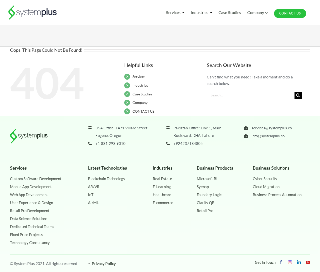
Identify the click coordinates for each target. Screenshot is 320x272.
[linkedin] (299, 262)
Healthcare (162, 194)
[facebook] (281, 262)
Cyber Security (265, 178)
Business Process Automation (277, 194)
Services (138, 76)
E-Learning (162, 186)
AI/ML (93, 202)
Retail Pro (205, 210)
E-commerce (163, 202)
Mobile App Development (31, 186)
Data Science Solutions (29, 218)
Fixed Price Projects (26, 234)
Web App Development (29, 194)
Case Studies (142, 94)
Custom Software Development (36, 178)
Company (140, 102)
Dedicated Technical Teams (32, 226)
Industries (140, 85)
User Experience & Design (31, 202)
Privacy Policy (104, 263)
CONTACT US (143, 111)
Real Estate (162, 178)
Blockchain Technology (106, 178)
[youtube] (308, 262)
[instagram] (290, 262)
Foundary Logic (209, 194)
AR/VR (94, 186)
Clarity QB (205, 202)
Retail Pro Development (30, 210)
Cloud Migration (266, 186)
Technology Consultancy (30, 242)
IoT (91, 194)
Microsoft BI (207, 178)
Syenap (203, 186)
